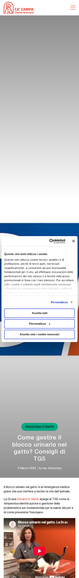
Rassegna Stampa (39, 427)
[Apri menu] (73, 8)
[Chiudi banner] (73, 241)
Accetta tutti (39, 313)
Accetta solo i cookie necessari (39, 334)
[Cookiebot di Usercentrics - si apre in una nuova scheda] (49, 241)
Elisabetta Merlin (28, 499)
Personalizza (59, 302)
